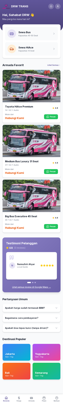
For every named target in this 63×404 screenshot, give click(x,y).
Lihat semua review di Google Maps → (31, 287)
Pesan (53, 117)
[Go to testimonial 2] (32, 282)
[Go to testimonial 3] (35, 282)
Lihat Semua (52, 65)
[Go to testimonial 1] (29, 282)
